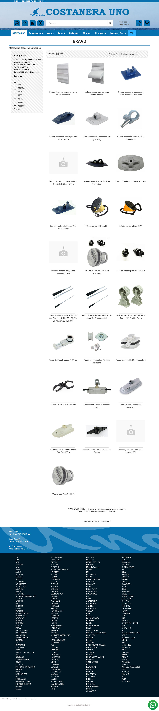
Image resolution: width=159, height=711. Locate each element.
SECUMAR (126, 565)
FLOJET (54, 574)
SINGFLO (125, 582)
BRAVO (18, 628)
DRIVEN (19, 686)
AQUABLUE (20, 582)
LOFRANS (55, 664)
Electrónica (100, 33)
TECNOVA (126, 606)
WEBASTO (126, 652)
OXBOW (89, 611)
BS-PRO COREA (22, 630)
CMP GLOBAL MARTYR (25, 652)
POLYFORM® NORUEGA (95, 645)
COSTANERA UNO (23, 660)
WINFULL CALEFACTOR (131, 667)
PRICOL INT (91, 652)
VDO (123, 630)
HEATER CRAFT (57, 611)
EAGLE (18, 689)
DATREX (19, 669)
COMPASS (20, 657)
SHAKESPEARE (128, 567)
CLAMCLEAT (20, 647)
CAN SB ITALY (21, 635)
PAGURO (89, 616)
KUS (52, 645)
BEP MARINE (21, 616)
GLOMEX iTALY (57, 594)
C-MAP (18, 650)
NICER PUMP (91, 589)
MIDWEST (90, 565)
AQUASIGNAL (21, 586)
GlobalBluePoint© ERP (79, 705)
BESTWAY (20, 618)
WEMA (124, 655)
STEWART (126, 591)
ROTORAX (90, 684)
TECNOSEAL (127, 604)
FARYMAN (55, 572)
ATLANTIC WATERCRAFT (26, 596)
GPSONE (54, 596)
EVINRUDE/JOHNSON (59, 569)
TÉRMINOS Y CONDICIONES (19, 534)
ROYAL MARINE (92, 686)
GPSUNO (54, 599)
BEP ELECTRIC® (22, 613)
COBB (18, 655)
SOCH (124, 586)
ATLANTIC (20, 594)
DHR (17, 677)
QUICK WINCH (92, 662)
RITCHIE (89, 679)
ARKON (18, 591)
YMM (124, 679)
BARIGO (19, 604)
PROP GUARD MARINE (95, 657)
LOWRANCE (55, 669)
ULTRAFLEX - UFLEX (130, 623)
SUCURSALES (14, 539)
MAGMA (54, 674)
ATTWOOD (20, 599)
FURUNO (54, 586)
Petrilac (89, 640)
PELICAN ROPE (92, 630)
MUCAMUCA (91, 574)
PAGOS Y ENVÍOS (15, 531)
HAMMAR (55, 606)
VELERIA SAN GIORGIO (131, 633)
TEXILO (125, 611)
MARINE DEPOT (57, 681)
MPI (87, 572)
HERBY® (54, 618)
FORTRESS (55, 579)
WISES (124, 669)
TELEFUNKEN (127, 608)
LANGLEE (54, 650)
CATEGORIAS (18, 33)
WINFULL (125, 664)
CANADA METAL (22, 638)
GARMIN (54, 591)
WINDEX (125, 660)
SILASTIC (125, 577)
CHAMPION (20, 645)
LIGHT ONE (55, 655)
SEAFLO (125, 560)
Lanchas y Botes (118, 33)
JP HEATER (55, 642)
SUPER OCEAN (128, 596)
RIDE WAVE (90, 677)
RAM (88, 664)
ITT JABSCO (56, 638)
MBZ (53, 689)
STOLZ (124, 594)
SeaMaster (126, 562)
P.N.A (88, 613)
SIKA (124, 572)
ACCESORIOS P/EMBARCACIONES (27, 60)
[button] (132, 33)
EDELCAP (54, 565)
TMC (123, 616)
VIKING (124, 640)
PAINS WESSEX (92, 618)
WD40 (124, 650)
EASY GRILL (55, 560)
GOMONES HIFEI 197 (22, 62)
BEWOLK (19, 621)
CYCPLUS (19, 664)
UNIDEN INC (126, 628)
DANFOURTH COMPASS (25, 667)
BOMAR (19, 625)
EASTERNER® (56, 557)
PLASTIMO (90, 642)
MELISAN (90, 557)
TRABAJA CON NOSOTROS (19, 541)
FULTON (54, 582)
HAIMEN (54, 604)
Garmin (50, 33)
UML (123, 625)
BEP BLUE (19, 611)
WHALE (125, 657)
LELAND (54, 652)
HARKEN (54, 608)
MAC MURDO (56, 672)
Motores (87, 33)
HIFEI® (54, 621)
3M (19, 81)
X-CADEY (125, 672)
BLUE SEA (19, 623)
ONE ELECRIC (91, 601)
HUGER (54, 623)
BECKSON (19, 606)
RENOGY (89, 672)
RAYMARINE (91, 667)
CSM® (18, 662)
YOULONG (126, 681)
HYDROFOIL (55, 628)
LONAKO (54, 667)
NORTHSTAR (91, 591)
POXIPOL (90, 650)
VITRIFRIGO (126, 645)
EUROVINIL (55, 567)
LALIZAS (54, 647)
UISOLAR (125, 621)
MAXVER (54, 686)
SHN (123, 569)
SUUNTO (125, 601)
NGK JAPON (91, 584)
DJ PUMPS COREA (23, 681)
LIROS (53, 662)
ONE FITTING (91, 604)
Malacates (74, 33)
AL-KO (20, 99)
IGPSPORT (55, 630)
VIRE (123, 642)
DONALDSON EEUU (23, 684)
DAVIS (18, 672)
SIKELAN (125, 574)
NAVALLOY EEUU (93, 579)
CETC (18, 642)
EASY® (54, 562)
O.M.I (88, 596)
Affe (20, 92)
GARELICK (55, 589)
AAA (17, 560)
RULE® (89, 689)
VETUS (124, 635)
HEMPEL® (55, 616)
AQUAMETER (21, 584)
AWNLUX (19, 601)
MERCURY (90, 560)
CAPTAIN (19, 640)
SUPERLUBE (126, 599)
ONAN (88, 599)
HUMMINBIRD (56, 625)
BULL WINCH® (21, 633)
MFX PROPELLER (93, 562)
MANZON (55, 677)
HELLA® (54, 613)
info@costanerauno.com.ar (19, 549)
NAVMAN (90, 582)
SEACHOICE (126, 557)
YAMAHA (125, 674)
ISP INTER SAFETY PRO (60, 635)
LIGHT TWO (55, 657)
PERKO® (89, 638)
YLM (123, 677)
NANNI (89, 577)
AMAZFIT (21, 102)
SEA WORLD (91, 691)
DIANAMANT (21, 679)
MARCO (54, 679)
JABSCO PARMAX (58, 640)
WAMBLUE (126, 647)
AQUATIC (19, 589)
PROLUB (89, 655)
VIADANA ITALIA (128, 638)
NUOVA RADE (91, 594)
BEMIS (18, 608)
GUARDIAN (55, 601)
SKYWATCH (126, 584)
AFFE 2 (20, 95)
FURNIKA (54, 584)
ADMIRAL (21, 88)
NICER (88, 586)
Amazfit (62, 33)
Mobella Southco (93, 567)
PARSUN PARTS (92, 625)
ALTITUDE (19, 574)
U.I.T (123, 618)
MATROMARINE (57, 684)
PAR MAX (90, 621)
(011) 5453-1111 (39, 1)
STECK (124, 589)
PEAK (88, 628)
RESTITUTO (91, 674)
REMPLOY (90, 669)
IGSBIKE (54, 633)
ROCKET (89, 681)
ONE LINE (90, 606)
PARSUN (89, 623)
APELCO (21, 106)
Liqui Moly (55, 660)
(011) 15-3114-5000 (22, 1)
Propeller (90, 660)
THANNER (126, 613)
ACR (19, 85)
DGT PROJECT (21, 674)
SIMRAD (125, 579)
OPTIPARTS (91, 608)
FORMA (54, 577)
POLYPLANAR (91, 647)
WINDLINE (126, 662)
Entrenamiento (36, 33)
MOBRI (89, 569)
